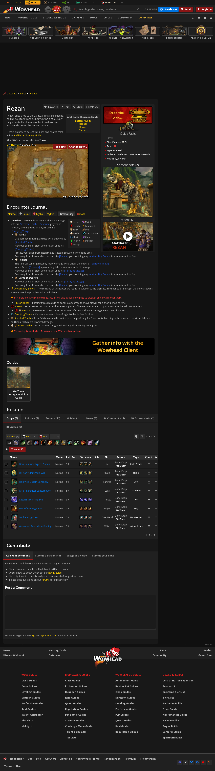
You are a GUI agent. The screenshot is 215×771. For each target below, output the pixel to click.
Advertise (66, 758)
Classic (52, 2)
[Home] (22, 9)
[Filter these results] (142, 436)
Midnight (27, 726)
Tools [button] (94, 17)
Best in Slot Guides (126, 686)
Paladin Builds (171, 720)
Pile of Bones (22, 302)
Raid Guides (29, 709)
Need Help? (17, 758)
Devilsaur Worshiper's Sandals (35, 464)
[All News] (7, 3)
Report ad (208, 644)
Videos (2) (128, 220)
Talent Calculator (32, 714)
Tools (163, 650)
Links (79, 106)
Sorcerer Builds (172, 731)
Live (48, 9)
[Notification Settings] (199, 17)
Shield (136, 472)
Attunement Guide (126, 680)
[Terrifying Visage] (20, 231)
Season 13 (169, 686)
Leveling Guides (31, 692)
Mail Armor (136, 490)
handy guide (54, 572)
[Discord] (179, 762)
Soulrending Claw (28, 517)
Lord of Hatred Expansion (178, 680)
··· (93, 2)
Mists (84, 2)
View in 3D (92, 106)
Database (78, 17)
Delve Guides (29, 686)
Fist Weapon (136, 517)
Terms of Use (12, 766)
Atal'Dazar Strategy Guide (27, 135)
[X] (185, 762)
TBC (69, 2)
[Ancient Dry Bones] (100, 256)
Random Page (112, 758)
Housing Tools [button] (27, 17)
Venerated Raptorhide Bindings (36, 526)
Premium (130, 758)
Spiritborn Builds (173, 737)
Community (125, 17)
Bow (136, 481)
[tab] (12, 418)
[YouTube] (203, 762)
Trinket (136, 499)
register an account (48, 635)
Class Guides (29, 680)
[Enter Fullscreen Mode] (193, 17)
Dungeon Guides (75, 692)
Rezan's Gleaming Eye (31, 499)
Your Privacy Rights (88, 758)
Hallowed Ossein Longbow (33, 481)
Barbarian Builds (172, 703)
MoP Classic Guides (77, 674)
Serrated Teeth (22, 318)
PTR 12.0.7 (66, 9)
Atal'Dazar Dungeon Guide (82, 117)
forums (46, 579)
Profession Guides (33, 703)
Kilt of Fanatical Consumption (35, 490)
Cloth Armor (136, 464)
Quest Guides (73, 703)
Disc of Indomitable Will (32, 472)
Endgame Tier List (174, 692)
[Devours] (44, 224)
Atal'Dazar (40, 140)
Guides (107, 17)
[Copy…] (136, 436)
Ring (136, 508)
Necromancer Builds (175, 714)
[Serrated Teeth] (28, 224)
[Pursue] (63, 256)
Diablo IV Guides (173, 674)
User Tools (34, 758)
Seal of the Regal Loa (30, 508)
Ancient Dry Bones (24, 288)
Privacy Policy (148, 758)
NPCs (23, 93)
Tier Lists (27, 720)
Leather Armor (136, 526)
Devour (26, 310)
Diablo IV (110, 2)
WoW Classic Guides (128, 674)
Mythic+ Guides (31, 697)
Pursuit (18, 306)
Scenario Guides (74, 720)
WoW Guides (29, 674)
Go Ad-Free (146, 17)
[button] (37, 176)
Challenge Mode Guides (79, 726)
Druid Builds (170, 709)
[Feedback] (204, 17)
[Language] (210, 17)
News (8, 17)
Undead (33, 93)
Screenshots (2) (128, 165)
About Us (50, 758)
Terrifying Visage (23, 314)
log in (34, 635)
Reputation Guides (76, 709)
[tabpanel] (80, 485)
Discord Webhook (54, 17)
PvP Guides (122, 714)
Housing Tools (57, 650)
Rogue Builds (170, 726)
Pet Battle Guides (76, 714)
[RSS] (209, 762)
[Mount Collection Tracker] (81, 346)
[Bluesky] (191, 762)
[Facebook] (197, 762)
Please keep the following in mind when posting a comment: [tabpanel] (44, 599)
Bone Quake (25, 325)
